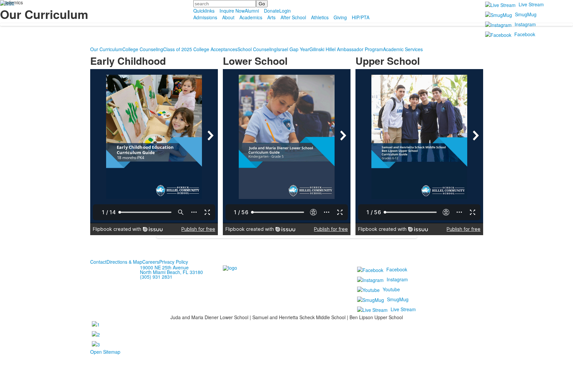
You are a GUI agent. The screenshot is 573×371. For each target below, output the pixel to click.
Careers (150, 261)
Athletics (320, 17)
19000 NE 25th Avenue (164, 267)
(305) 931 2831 (156, 276)
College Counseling (142, 49)
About (228, 17)
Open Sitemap (105, 351)
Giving (340, 17)
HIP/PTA (360, 17)
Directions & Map (124, 261)
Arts (271, 17)
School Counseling (257, 49)
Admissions (205, 17)
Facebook (524, 34)
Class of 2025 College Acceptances (200, 49)
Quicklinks (204, 10)
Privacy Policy (173, 261)
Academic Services (403, 49)
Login (285, 10)
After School (293, 17)
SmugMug (526, 14)
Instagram (525, 24)
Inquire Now (232, 10)
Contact (98, 261)
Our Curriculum (106, 49)
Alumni (252, 10)
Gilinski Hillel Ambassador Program (346, 49)
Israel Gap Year (293, 49)
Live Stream (531, 4)
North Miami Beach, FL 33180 (171, 272)
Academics (250, 17)
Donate (271, 10)
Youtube (391, 289)
